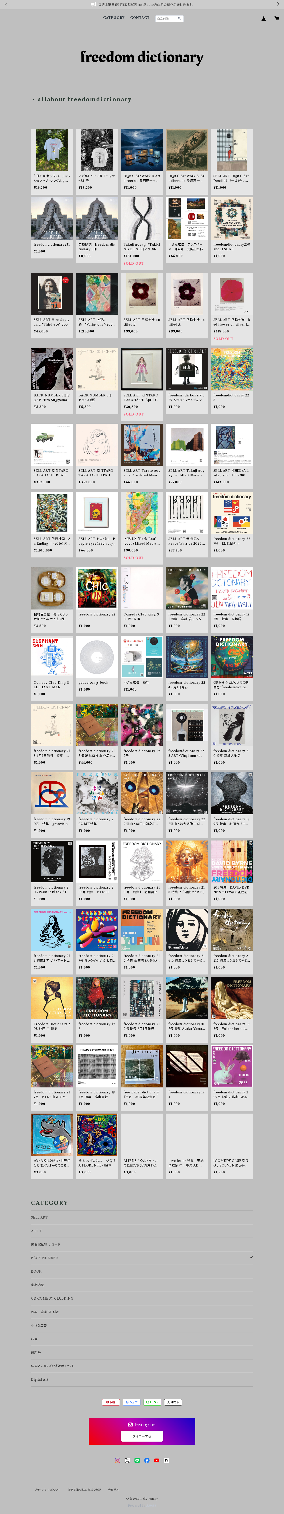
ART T (36, 1231)
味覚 (34, 1339)
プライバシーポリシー (48, 1489)
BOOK (36, 1271)
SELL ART (39, 1217)
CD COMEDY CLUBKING (52, 1298)
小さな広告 (39, 1326)
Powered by (137, 1505)
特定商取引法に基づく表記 (84, 1489)
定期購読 (37, 1285)
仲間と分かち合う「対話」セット (52, 1366)
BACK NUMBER (44, 1258)
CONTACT (140, 18)
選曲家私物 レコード (45, 1244)
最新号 (36, 1353)
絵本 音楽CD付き (45, 1312)
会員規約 (114, 1489)
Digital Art (39, 1380)
